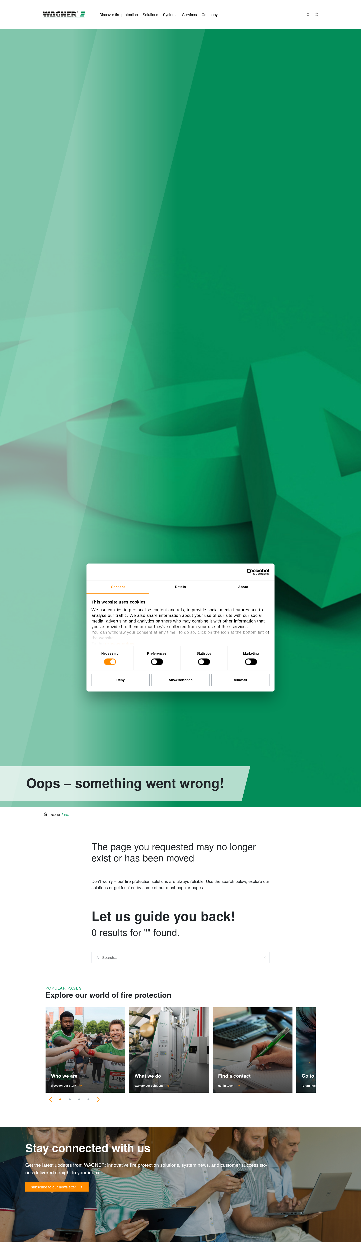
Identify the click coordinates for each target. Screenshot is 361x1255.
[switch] (157, 662)
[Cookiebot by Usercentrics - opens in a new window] (251, 572)
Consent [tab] (118, 587)
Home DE (54, 815)
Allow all (240, 680)
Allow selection (181, 680)
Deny (120, 680)
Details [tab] (180, 587)
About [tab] (243, 587)
